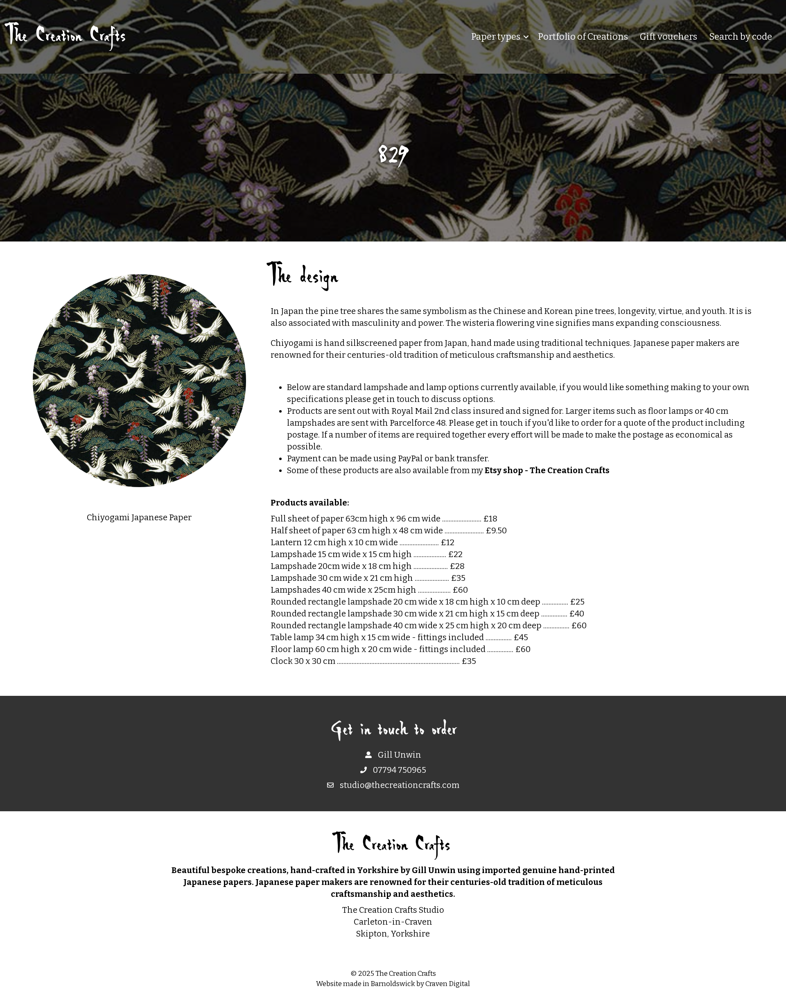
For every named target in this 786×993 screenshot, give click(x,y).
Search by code (740, 36)
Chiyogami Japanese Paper (139, 517)
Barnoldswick (392, 983)
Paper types (495, 36)
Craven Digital (447, 983)
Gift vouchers (668, 36)
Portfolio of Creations (583, 36)
